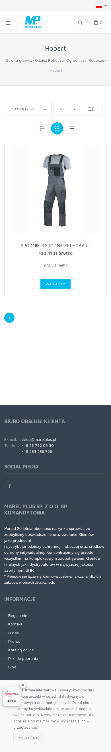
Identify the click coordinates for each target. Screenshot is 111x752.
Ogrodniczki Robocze (85, 60)
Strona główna (19, 60)
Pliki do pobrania (23, 658)
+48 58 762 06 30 (37, 445)
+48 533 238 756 (36, 451)
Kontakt (15, 623)
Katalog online (21, 649)
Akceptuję (29, 738)
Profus (14, 641)
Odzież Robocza (49, 60)
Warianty (55, 284)
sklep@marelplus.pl (38, 439)
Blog (12, 666)
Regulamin (17, 615)
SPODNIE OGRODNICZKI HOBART (56, 245)
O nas (13, 632)
